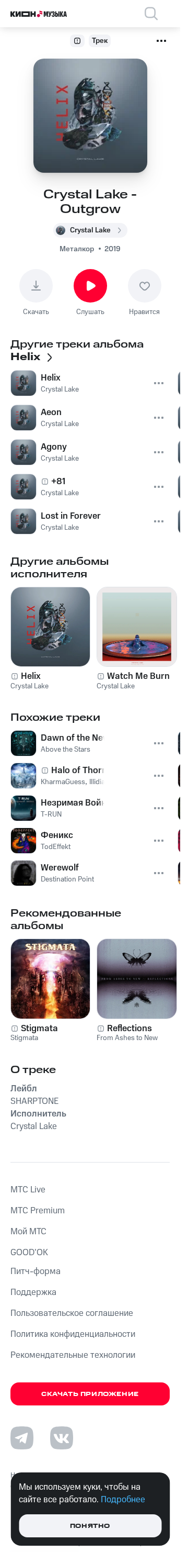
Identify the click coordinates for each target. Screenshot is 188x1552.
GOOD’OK (29, 1252)
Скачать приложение (90, 1394)
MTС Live (27, 1189)
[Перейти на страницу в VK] (61, 1437)
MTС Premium (37, 1210)
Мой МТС (28, 1231)
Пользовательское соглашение (71, 1313)
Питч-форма (35, 1271)
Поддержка (33, 1292)
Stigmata (39, 1028)
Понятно (90, 1526)
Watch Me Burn (138, 676)
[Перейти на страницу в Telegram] (21, 1437)
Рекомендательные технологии (72, 1355)
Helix (31, 676)
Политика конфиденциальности (72, 1334)
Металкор (77, 249)
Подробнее (123, 1499)
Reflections (129, 1028)
